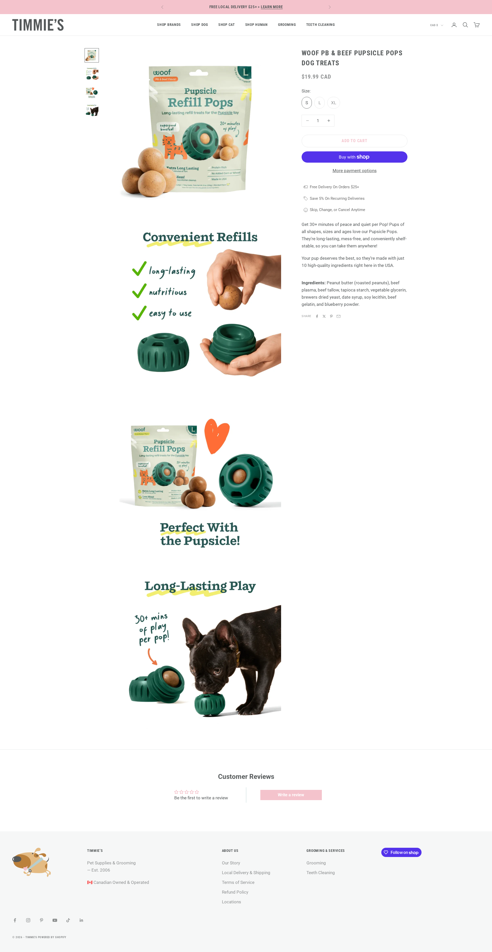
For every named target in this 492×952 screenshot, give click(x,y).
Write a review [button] (291, 794)
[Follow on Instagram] (28, 920)
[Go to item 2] (92, 74)
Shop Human (256, 25)
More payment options (355, 170)
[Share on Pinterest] (331, 316)
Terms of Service (238, 882)
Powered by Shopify (52, 937)
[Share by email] (338, 316)
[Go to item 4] (92, 110)
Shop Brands (169, 25)
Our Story (231, 862)
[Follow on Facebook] (14, 920)
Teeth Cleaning (320, 25)
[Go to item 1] (92, 55)
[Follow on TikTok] (68, 920)
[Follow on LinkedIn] (81, 920)
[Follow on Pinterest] (41, 920)
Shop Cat (226, 25)
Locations (231, 901)
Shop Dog (199, 25)
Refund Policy (235, 892)
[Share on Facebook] (317, 316)
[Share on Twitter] (324, 316)
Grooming (287, 25)
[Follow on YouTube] (54, 920)
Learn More (272, 7)
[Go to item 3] (92, 92)
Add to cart (354, 140)
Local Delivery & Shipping (246, 872)
